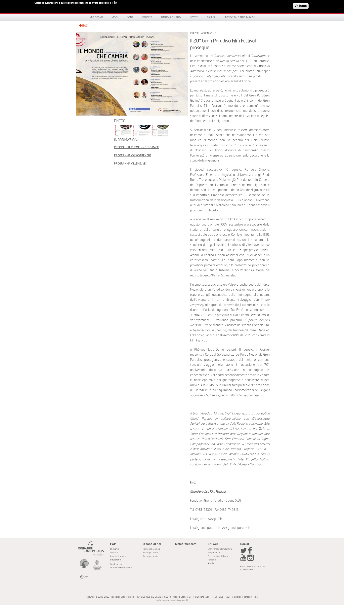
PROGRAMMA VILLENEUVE (130, 163)
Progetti (147, 17)
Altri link (211, 563)
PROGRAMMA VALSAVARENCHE (132, 155)
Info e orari (96, 17)
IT (91, 555)
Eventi (130, 17)
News (114, 17)
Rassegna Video (150, 553)
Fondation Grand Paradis (240, 17)
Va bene (301, 6)
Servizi (194, 17)
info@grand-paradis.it (205, 527)
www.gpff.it (215, 518)
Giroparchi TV (214, 553)
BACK (85, 25)
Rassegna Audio (150, 556)
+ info (113, 2)
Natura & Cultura (171, 17)
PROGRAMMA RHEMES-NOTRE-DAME (136, 147)
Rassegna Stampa (151, 549)
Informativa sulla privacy (121, 568)
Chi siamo (114, 549)
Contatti (114, 553)
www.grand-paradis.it (236, 527)
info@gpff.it (197, 518)
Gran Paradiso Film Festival (220, 549)
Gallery (211, 17)
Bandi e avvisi (116, 564)
